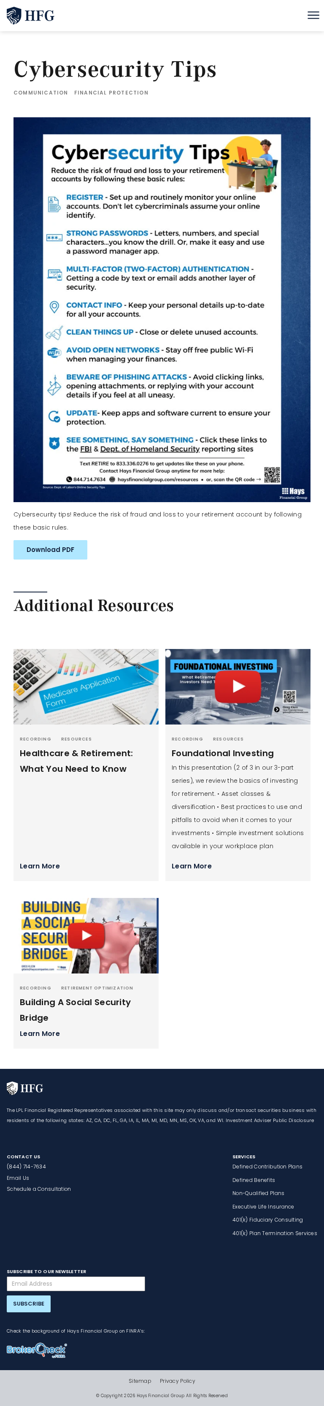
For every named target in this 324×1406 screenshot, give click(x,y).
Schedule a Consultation (39, 1188)
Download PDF (50, 549)
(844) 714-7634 (26, 1166)
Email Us (18, 1178)
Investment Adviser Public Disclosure (270, 1120)
